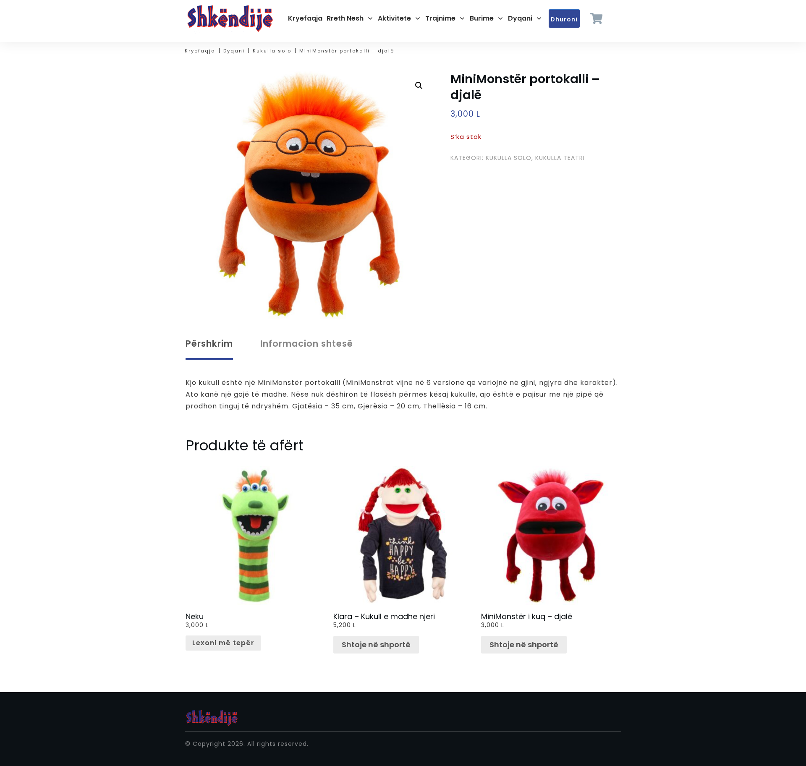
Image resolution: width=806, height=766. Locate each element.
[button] (419, 85)
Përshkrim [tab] (209, 343)
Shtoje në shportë (376, 644)
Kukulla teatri (560, 158)
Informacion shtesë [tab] (306, 343)
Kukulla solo (508, 158)
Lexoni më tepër (223, 643)
